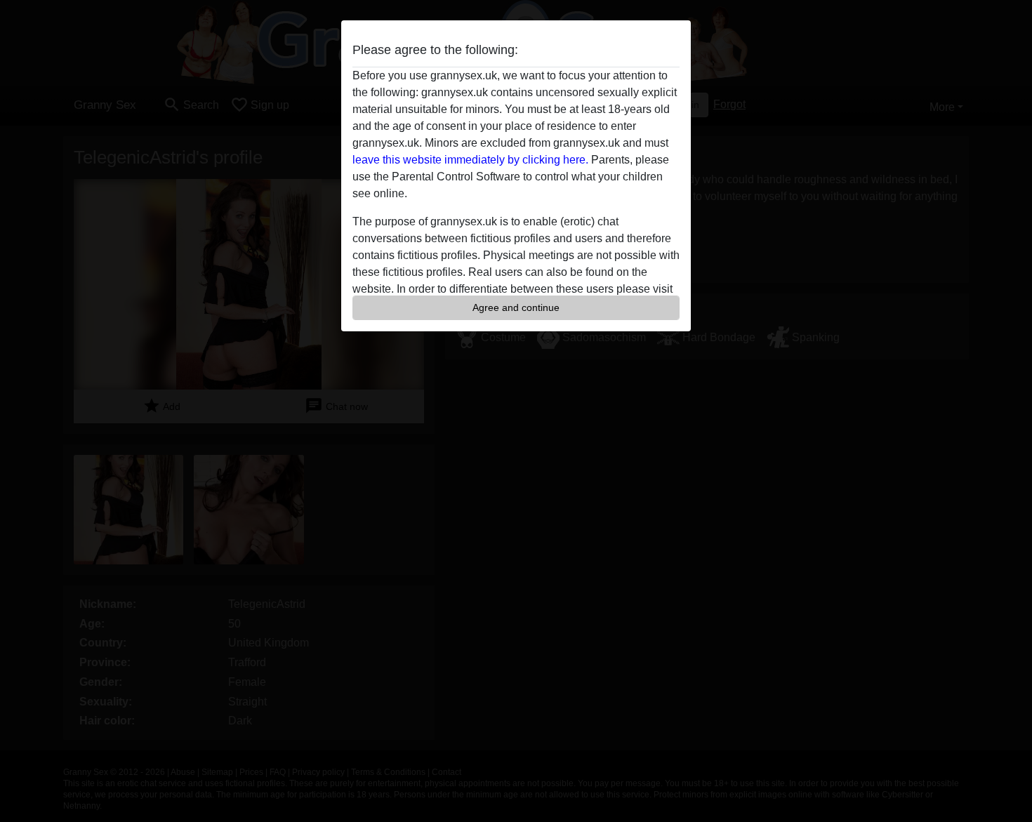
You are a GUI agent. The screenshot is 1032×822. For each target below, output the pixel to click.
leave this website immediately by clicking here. (470, 160)
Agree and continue (516, 307)
